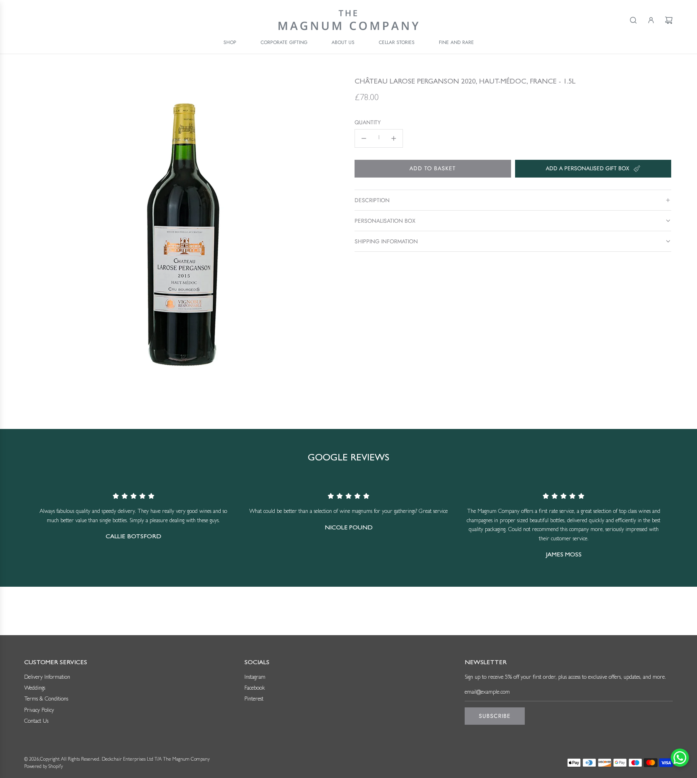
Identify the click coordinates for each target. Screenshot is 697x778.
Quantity (368, 123)
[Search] (633, 20)
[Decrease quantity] (364, 138)
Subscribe (495, 716)
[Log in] (651, 20)
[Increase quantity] (394, 138)
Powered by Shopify (43, 767)
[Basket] (669, 20)
